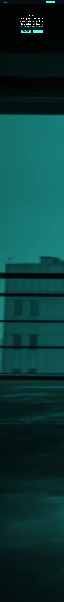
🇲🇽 (60, 2)
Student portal (50, 1)
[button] (12, 2)
